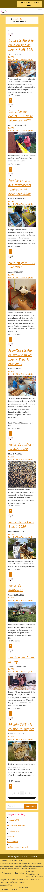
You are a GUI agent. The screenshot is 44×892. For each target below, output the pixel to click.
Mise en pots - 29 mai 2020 (21, 265)
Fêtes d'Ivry (11, 836)
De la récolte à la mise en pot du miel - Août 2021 (21, 45)
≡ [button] (40, 11)
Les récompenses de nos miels (18, 847)
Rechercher (30, 806)
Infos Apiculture (12, 842)
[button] (41, 889)
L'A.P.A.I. (11, 57)
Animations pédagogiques (16, 825)
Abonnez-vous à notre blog (29, 4)
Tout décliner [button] (19, 873)
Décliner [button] (14, 889)
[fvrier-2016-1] (22, 689)
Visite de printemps (15, 588)
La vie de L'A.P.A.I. (14, 60)
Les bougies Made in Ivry (21, 660)
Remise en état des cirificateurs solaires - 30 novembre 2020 (19, 187)
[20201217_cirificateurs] (22, 226)
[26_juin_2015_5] (22, 761)
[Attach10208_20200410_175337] (22, 558)
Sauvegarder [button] (23, 888)
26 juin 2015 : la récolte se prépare (21, 727)
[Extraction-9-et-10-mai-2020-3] (22, 396)
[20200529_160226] (22, 310)
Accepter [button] (5, 889)
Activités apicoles (27, 60)
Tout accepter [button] (7, 873)
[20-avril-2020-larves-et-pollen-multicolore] (22, 487)
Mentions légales (13, 857)
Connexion (33, 857)
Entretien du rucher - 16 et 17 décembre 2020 (20, 116)
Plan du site (24, 857)
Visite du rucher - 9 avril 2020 (21, 525)
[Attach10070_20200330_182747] (22, 622)
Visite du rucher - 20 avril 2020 (21, 447)
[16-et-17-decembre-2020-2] (22, 152)
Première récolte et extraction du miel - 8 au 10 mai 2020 (20, 357)
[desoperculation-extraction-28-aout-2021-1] (22, 76)
